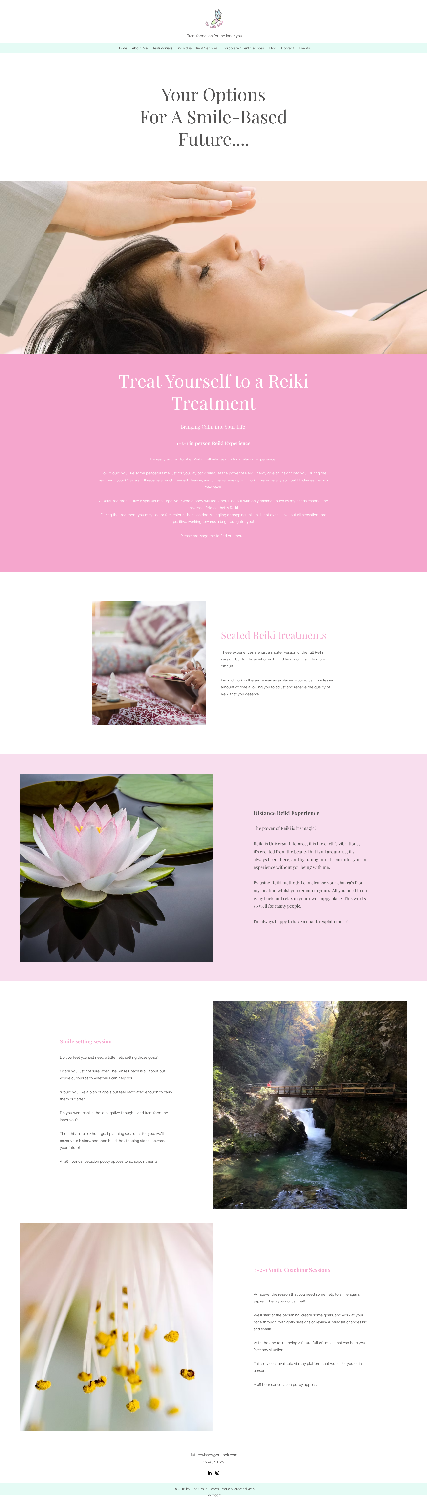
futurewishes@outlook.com (214, 1455)
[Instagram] (217, 1472)
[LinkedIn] (209, 1472)
